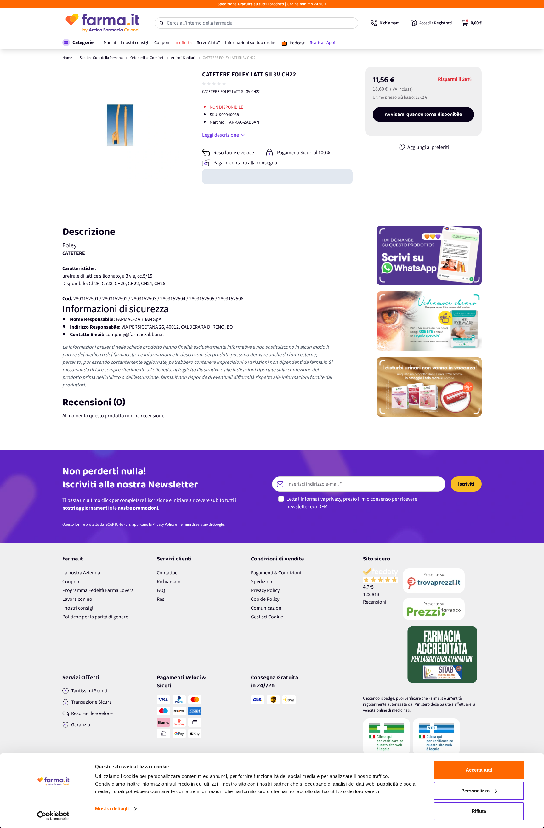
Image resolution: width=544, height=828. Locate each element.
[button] (78, 42)
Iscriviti (466, 484)
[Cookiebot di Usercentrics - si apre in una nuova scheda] (53, 815)
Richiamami (169, 581)
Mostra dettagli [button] (112, 808)
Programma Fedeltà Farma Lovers (97, 590)
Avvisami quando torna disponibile (423, 114)
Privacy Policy (163, 524)
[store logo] (102, 23)
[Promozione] (429, 255)
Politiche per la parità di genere (95, 616)
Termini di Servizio (193, 524)
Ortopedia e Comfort (146, 57)
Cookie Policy (265, 599)
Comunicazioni (267, 608)
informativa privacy (321, 499)
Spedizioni (262, 581)
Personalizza (475, 790)
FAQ (161, 590)
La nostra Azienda (81, 572)
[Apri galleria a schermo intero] (121, 125)
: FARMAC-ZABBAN (242, 122)
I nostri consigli (78, 608)
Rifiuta (479, 811)
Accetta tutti (479, 770)
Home (67, 57)
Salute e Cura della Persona (101, 57)
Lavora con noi (78, 599)
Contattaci (167, 572)
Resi (161, 599)
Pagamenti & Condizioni (276, 572)
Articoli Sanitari (183, 57)
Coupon (70, 581)
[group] (214, 83)
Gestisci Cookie (267, 616)
